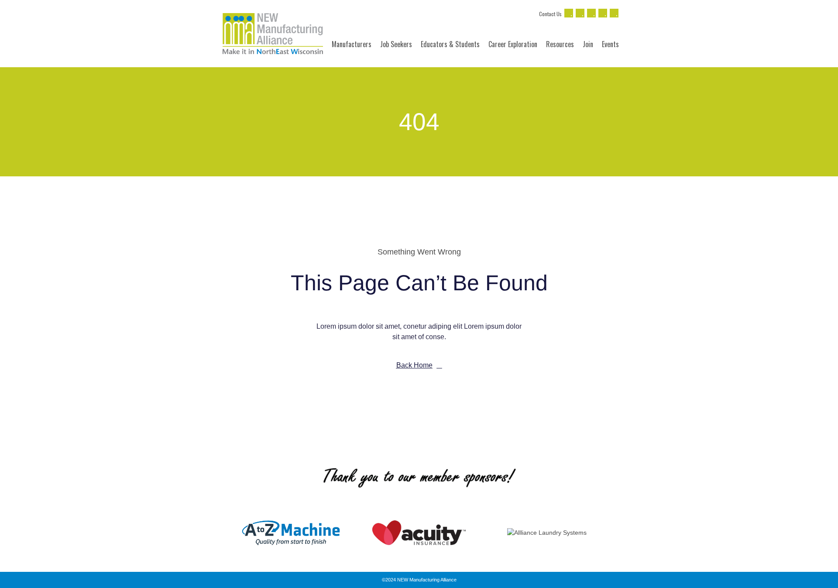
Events (610, 44)
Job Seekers (396, 44)
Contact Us (550, 13)
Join (588, 44)
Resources (560, 44)
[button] (218, 532)
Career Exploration (512, 44)
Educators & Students (450, 44)
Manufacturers (351, 44)
